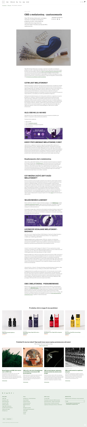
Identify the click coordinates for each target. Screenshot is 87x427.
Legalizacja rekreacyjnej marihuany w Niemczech (53, 404)
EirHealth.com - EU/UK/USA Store (29, 398)
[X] (54, 19)
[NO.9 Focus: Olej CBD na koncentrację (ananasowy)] (75, 320)
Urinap (24, 413)
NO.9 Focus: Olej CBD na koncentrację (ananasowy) (72, 333)
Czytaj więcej (4, 380)
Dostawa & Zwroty (26, 401)
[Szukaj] (82, 2)
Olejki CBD (4, 398)
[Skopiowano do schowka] (59, 19)
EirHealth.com (4, 410)
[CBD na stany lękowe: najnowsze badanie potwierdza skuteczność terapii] (54, 357)
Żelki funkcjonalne (5, 401)
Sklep (7, 2)
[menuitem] (8, 2)
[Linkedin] (14, 393)
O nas (20, 2)
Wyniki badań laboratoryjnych (28, 409)
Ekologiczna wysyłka (27, 407)
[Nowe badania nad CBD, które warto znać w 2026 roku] (12, 357)
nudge (24, 2)
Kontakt (27, 2)
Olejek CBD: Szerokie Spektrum (8, 332)
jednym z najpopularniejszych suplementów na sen (51, 71)
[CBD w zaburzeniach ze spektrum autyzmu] (75, 357)
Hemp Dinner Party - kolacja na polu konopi (52, 401)
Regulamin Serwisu (26, 404)
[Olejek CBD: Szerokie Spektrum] (12, 320)
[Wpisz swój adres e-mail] (84, 401)
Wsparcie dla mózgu (6, 409)
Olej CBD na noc (39, 163)
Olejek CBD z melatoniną (6, 406)
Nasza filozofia (26, 400)
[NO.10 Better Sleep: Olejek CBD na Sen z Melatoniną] (33, 320)
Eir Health (4, 331)
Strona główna (4, 5)
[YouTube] (8, 393)
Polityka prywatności (27, 403)
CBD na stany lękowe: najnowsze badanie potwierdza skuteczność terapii (53, 372)
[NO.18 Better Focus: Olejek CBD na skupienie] (54, 320)
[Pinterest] (56, 19)
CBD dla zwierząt (5, 404)
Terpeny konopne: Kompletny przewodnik (51, 403)
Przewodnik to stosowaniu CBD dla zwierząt (52, 400)
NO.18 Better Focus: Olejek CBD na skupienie (53, 332)
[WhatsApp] (57, 19)
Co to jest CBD (46, 398)
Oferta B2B (25, 410)
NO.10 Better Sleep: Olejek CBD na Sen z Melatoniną (31, 333)
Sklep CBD (4, 396)
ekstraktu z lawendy (33, 123)
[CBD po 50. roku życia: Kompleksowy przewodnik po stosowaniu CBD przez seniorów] (33, 357)
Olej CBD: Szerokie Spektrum (7, 407)
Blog (17, 2)
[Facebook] (52, 19)
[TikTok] (12, 393)
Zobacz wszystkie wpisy (43, 345)
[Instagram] (5, 393)
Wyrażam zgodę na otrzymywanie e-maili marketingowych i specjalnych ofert (73, 404)
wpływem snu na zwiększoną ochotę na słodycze (36, 76)
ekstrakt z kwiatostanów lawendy (32, 204)
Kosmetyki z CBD (5, 400)
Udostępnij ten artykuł (57, 17)
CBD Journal (12, 2)
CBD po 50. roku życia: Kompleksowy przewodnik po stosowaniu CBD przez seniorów (32, 372)
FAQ (24, 406)
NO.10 (52, 192)
